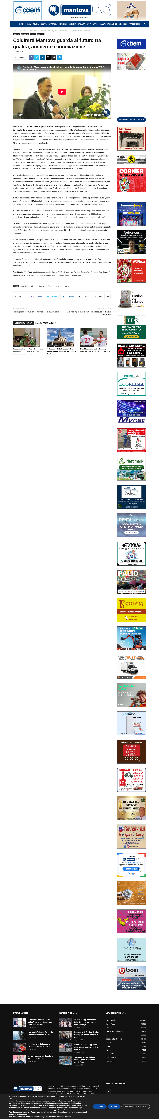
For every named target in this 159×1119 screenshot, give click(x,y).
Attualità (81, 24)
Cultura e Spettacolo (49, 24)
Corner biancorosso (87, 346)
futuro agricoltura (54, 286)
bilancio (33, 286)
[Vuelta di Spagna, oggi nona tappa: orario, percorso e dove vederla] (65, 1047)
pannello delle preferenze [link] (18, 1114)
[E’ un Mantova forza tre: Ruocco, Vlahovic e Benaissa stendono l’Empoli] (95, 337)
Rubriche (23, 31)
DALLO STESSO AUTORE (45, 323)
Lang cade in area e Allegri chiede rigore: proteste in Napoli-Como (85, 1059)
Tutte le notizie (134, 24)
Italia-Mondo (112, 24)
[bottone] (131, 119)
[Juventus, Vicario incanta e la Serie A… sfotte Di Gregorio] (19, 1047)
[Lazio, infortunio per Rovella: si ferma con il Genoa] (19, 1059)
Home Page (40, 34)
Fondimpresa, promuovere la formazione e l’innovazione (36, 312)
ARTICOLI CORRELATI (23, 323)
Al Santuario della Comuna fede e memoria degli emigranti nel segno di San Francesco (61, 351)
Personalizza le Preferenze (135, 1106)
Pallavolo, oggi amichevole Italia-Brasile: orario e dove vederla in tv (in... (85, 1022)
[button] (144, 24)
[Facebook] (108, 1091)
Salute (102, 24)
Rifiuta (114, 1106)
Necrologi (123, 24)
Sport (89, 24)
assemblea (24, 286)
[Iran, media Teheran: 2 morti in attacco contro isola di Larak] (19, 1035)
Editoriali (63, 24)
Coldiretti (42, 286)
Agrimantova (33, 31)
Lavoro (95, 24)
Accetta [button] (100, 1106)
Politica (36, 24)
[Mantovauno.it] (79, 10)
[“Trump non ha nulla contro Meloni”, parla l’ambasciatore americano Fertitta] (19, 1022)
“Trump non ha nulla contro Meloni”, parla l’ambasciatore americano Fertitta (40, 1022)
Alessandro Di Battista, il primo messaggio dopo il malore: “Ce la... (86, 1034)
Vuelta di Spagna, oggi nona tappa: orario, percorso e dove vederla (86, 1047)
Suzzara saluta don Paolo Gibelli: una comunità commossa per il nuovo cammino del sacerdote (28, 351)
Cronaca (28, 24)
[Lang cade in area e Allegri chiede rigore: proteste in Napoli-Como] (65, 1060)
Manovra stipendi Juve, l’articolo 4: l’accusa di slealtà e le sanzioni (89, 313)
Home (21, 24)
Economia (72, 24)
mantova (66, 286)
